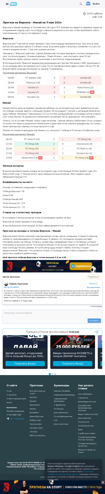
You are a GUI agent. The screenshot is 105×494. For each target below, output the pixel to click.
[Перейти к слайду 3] (55, 374)
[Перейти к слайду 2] (53, 374)
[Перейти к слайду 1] (50, 374)
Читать (92, 284)
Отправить (94, 320)
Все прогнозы (93, 287)
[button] (93, 277)
